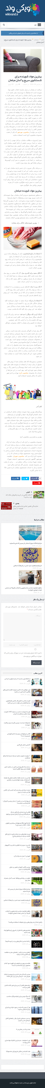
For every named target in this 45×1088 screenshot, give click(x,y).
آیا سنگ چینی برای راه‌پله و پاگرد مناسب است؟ (18, 997)
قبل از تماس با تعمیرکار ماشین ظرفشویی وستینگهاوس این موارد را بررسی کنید (18, 701)
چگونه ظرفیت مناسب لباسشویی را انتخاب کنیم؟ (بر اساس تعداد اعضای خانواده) (23, 589)
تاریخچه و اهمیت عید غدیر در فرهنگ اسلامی (27, 565)
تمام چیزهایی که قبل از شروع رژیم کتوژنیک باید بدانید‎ (17, 931)
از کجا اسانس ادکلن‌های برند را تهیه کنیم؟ (17, 941)
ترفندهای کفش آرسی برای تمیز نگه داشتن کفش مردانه (17, 986)
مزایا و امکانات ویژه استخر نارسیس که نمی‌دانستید (25, 543)
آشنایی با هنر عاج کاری (23, 744)
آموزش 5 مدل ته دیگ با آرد (22, 856)
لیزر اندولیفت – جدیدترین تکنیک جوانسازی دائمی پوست (17, 1041)
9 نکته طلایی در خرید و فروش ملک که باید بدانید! (19, 496)
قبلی (28, 492)
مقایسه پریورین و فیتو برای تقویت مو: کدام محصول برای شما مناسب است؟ (17, 964)
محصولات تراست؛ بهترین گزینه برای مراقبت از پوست (17, 723)
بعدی (17, 503)
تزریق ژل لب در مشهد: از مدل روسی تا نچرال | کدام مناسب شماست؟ (16, 802)
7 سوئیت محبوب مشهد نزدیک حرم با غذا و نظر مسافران (16, 756)
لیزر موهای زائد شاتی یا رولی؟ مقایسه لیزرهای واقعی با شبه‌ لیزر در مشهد (16, 690)
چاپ (16, 84)
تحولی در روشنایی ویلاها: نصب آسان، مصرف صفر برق (17, 879)
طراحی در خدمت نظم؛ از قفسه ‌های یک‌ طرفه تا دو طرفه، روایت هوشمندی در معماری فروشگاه (17, 779)
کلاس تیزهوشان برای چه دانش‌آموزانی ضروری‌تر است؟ (18, 734)
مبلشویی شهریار (18, 456)
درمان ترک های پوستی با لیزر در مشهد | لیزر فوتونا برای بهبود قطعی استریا (17, 767)
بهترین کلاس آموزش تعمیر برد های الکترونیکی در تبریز (19, 868)
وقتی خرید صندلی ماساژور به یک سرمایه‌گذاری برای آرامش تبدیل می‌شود (18, 813)
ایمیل (9, 84)
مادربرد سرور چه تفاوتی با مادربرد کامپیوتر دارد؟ (17, 846)
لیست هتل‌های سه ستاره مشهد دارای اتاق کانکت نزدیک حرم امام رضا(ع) (17, 835)
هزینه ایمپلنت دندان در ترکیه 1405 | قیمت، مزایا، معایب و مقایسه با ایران (17, 712)
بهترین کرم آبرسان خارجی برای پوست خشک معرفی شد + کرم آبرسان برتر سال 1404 (17, 975)
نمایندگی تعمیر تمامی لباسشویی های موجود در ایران (25, 507)
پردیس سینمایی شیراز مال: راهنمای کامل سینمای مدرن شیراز (18, 1019)
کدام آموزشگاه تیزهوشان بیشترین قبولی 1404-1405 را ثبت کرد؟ (18, 824)
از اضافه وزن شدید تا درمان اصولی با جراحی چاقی (23, 33)
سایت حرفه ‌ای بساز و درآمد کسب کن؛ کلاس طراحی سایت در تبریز (17, 791)
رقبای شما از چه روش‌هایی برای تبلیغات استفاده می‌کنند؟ (25, 922)
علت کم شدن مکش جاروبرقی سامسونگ (18, 1051)
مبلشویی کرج (23, 373)
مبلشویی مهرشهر (23, 132)
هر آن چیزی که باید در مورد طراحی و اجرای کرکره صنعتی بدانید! (17, 1008)
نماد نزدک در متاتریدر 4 (23, 1029)
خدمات (25, 84)
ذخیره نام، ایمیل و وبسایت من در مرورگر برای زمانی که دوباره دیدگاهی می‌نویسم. (23, 654)
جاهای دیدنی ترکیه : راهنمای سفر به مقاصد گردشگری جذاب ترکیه (17, 953)
